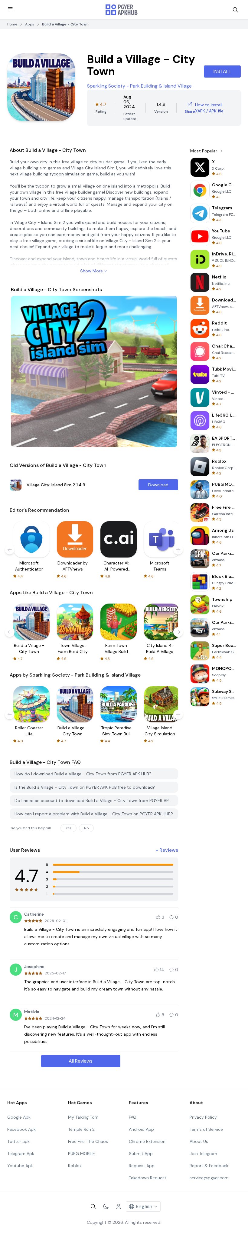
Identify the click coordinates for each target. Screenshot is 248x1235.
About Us (199, 1141)
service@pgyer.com (209, 1177)
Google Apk (19, 1117)
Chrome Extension (147, 1141)
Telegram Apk (20, 1153)
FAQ (132, 1117)
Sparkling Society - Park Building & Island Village (139, 86)
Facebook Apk (21, 1129)
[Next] (166, 371)
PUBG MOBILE (81, 1153)
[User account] (118, 1206)
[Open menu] (10, 9)
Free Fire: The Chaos (88, 1141)
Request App (142, 1165)
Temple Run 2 (81, 1129)
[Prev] (21, 371)
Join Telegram (203, 1153)
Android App (141, 1129)
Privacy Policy (203, 1117)
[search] (235, 9)
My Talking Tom (83, 1117)
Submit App (141, 1153)
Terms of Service (206, 1129)
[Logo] (122, 10)
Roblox (75, 1165)
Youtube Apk (20, 1165)
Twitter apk (18, 1141)
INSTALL (222, 71)
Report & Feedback (209, 1165)
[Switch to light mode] (105, 1206)
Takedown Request (147, 1177)
